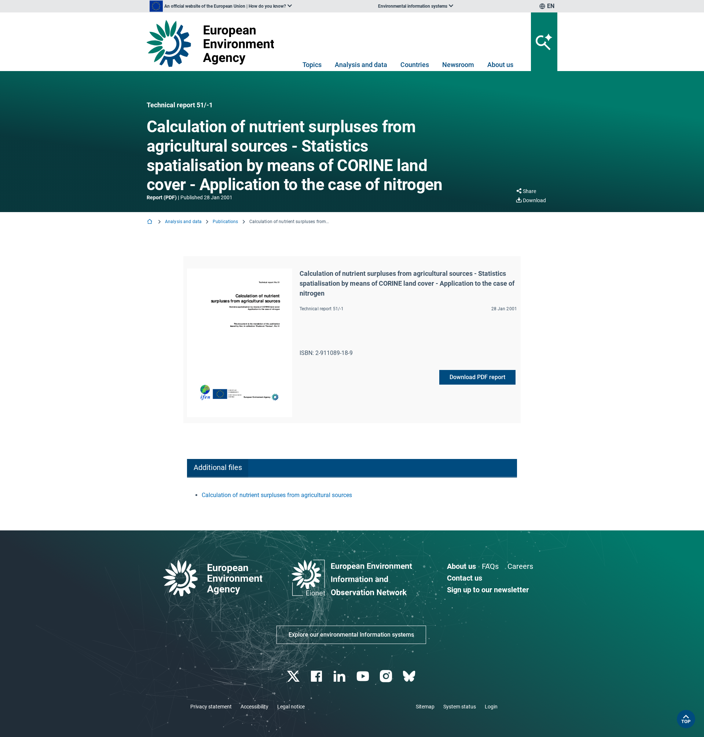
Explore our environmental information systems (351, 634)
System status (459, 707)
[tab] (217, 468)
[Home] (150, 222)
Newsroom (458, 64)
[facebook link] (317, 676)
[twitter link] (294, 676)
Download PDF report (477, 377)
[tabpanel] (352, 495)
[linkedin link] (340, 676)
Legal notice (291, 707)
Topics (312, 64)
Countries (414, 64)
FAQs (490, 566)
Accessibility (254, 707)
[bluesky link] (409, 676)
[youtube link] (363, 676)
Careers (520, 566)
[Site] (213, 43)
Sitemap (425, 707)
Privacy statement (211, 707)
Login (491, 707)
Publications (225, 221)
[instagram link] (386, 676)
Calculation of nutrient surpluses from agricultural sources (277, 495)
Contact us (464, 578)
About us (500, 64)
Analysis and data (361, 64)
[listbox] (221, 6)
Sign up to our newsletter (488, 589)
